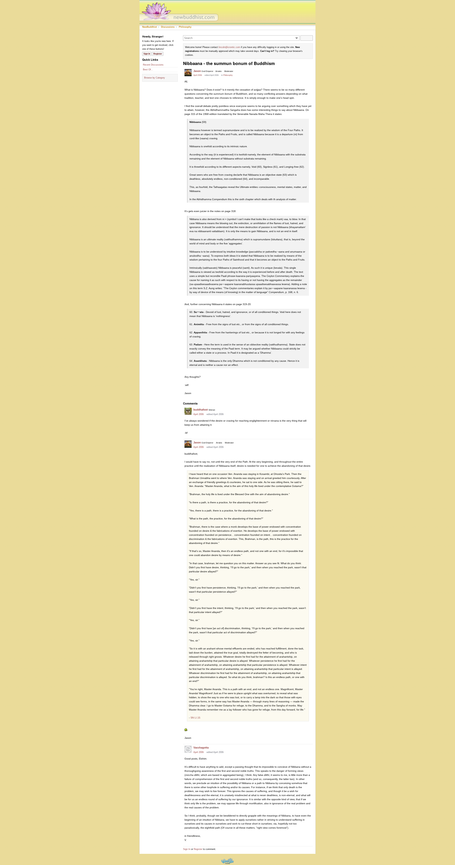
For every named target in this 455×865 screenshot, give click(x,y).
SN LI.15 (195, 717)
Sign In (146, 54)
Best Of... (148, 69)
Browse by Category (154, 77)
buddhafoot (200, 409)
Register (157, 54)
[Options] (296, 38)
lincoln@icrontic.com (229, 47)
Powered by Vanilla (227, 861)
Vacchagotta (201, 747)
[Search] (306, 38)
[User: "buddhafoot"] (188, 411)
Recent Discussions (153, 64)
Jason (197, 70)
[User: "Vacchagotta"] (188, 749)
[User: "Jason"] (188, 72)
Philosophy (228, 75)
